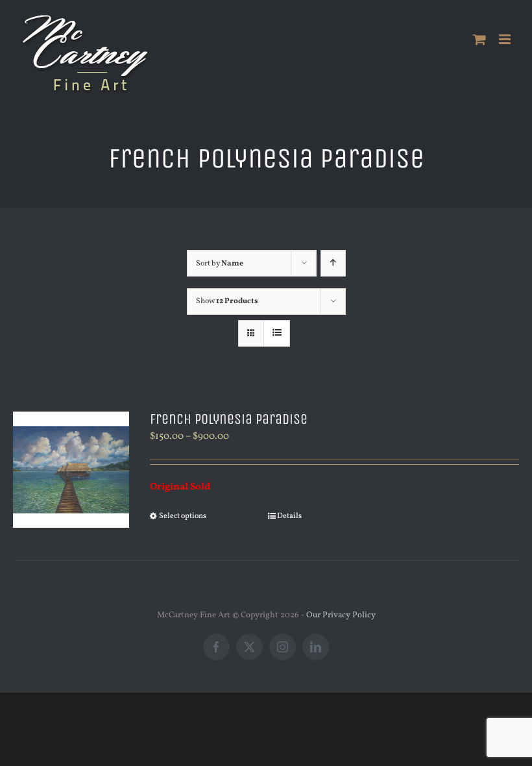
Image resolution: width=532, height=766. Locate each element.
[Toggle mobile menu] (506, 39)
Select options (182, 516)
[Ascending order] (333, 263)
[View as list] (276, 333)
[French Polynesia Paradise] (71, 470)
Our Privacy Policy (341, 615)
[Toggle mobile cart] (479, 39)
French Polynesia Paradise (229, 419)
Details (289, 516)
